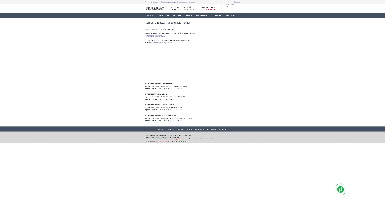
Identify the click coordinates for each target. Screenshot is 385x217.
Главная (148, 29)
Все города (156, 29)
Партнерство (216, 15)
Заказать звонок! (209, 10)
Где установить (182, 2)
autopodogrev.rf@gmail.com (162, 42)
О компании (164, 15)
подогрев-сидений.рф (163, 141)
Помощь (237, 2)
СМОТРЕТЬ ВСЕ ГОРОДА (155, 36)
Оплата (189, 15)
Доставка (177, 15)
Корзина (230, 4)
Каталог (150, 15)
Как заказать (201, 15)
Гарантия (192, 2)
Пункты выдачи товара (168, 2)
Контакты (230, 15)
